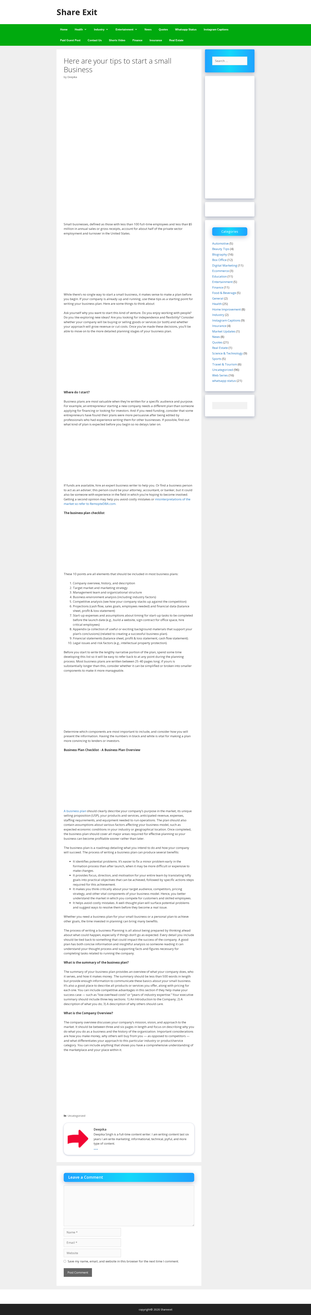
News (148, 29)
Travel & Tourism (224, 364)
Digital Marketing (224, 265)
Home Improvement (226, 309)
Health (79, 29)
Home (63, 29)
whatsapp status (224, 381)
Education (219, 276)
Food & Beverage (224, 293)
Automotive (220, 243)
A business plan (75, 811)
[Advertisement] (129, 265)
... (96, 1147)
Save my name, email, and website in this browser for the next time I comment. (123, 1261)
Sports (216, 359)
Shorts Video (117, 40)
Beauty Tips (220, 249)
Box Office (219, 260)
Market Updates (223, 331)
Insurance (156, 40)
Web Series (220, 375)
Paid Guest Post (70, 40)
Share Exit (77, 11)
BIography (219, 254)
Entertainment (124, 29)
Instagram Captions (216, 29)
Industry (99, 29)
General (217, 298)
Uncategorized (76, 1115)
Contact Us (95, 40)
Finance (137, 40)
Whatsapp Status (186, 29)
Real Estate (176, 40)
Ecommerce (220, 271)
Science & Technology (227, 353)
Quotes (163, 29)
